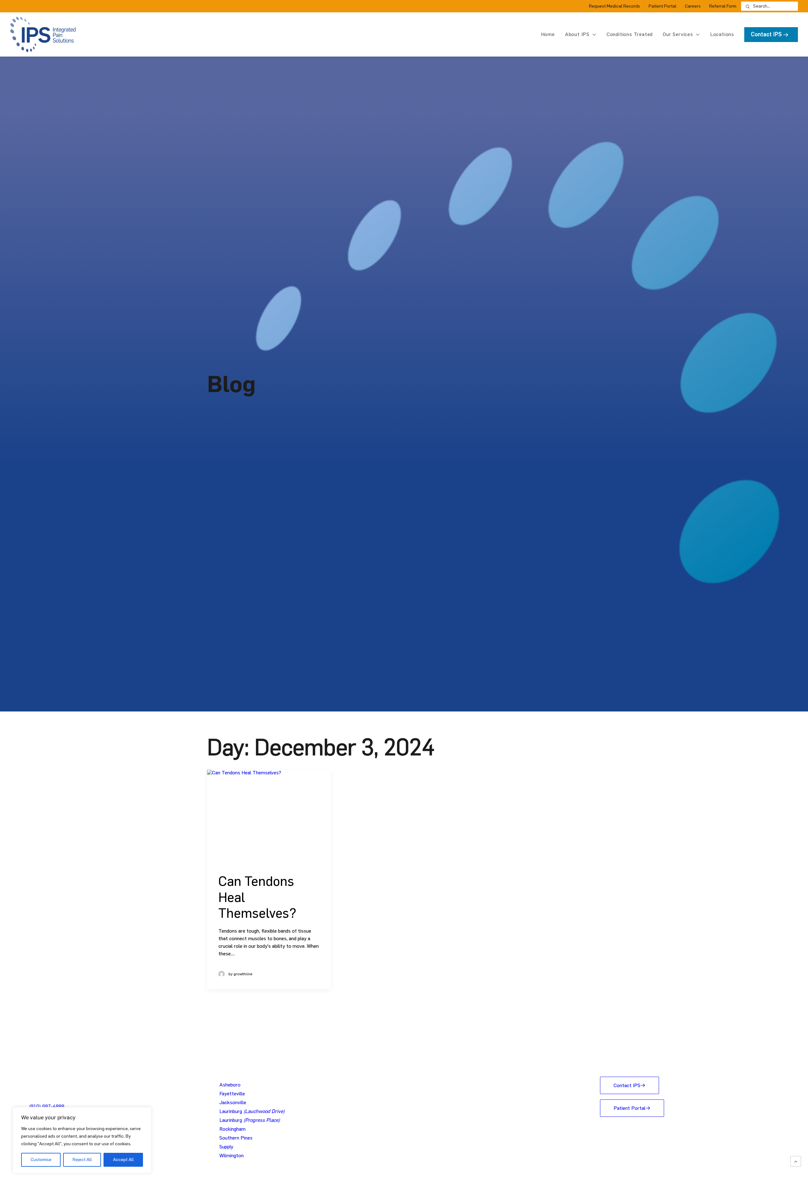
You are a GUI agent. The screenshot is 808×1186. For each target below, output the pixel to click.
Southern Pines (235, 1138)
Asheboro (230, 1085)
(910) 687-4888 (46, 1106)
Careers (693, 6)
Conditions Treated (630, 34)
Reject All (82, 1159)
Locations (722, 34)
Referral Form (722, 6)
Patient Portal (662, 6)
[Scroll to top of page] (795, 1160)
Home (548, 34)
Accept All (123, 1159)
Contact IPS (627, 1085)
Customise (41, 1159)
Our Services (678, 34)
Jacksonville (232, 1102)
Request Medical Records (614, 6)
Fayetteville (232, 1094)
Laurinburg (252, 1111)
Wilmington (231, 1156)
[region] (82, 1140)
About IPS (577, 34)
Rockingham (232, 1129)
